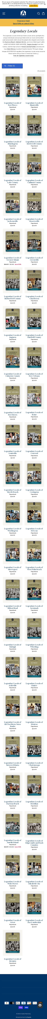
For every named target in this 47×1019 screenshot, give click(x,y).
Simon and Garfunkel (29, 47)
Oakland (18, 42)
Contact (23, 990)
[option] (23, 22)
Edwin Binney (11, 49)
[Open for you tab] (40, 1005)
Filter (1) (11, 66)
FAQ (23, 996)
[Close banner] (45, 4)
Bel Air (24, 42)
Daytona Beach (10, 42)
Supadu (29, 1017)
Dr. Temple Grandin (31, 44)
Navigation (23, 977)
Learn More (33, 6)
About (23, 984)
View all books (23, 56)
